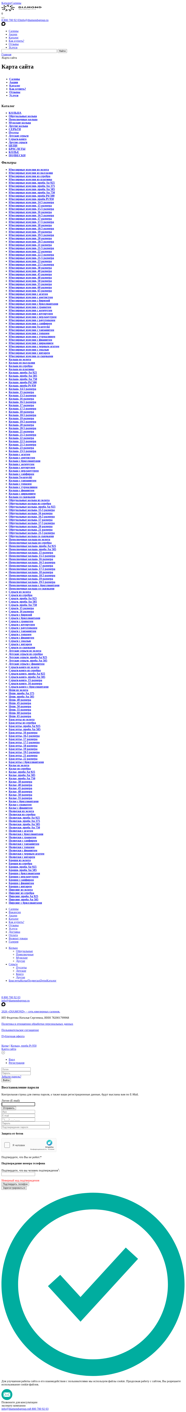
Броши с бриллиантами (24, 873)
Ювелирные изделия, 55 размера (30, 284)
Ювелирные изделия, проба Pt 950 (31, 199)
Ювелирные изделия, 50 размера (30, 280)
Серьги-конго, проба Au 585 (27, 676)
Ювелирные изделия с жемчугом (30, 310)
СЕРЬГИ (15, 129)
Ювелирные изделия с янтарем (29, 352)
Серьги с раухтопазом (23, 627)
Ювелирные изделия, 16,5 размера (31, 215)
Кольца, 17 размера (21, 405)
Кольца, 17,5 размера (22, 408)
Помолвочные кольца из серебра (30, 542)
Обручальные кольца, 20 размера (30, 526)
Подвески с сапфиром (23, 840)
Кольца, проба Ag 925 (23, 372)
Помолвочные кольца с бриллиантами (34, 585)
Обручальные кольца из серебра (30, 503)
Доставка (14, 931)
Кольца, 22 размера (21, 438)
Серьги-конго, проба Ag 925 (27, 673)
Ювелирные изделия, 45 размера (30, 274)
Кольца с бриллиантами (24, 460)
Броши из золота (20, 860)
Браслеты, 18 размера (23, 745)
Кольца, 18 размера (21, 411)
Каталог (6, 3)
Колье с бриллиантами (24, 801)
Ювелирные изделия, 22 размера (30, 251)
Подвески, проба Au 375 (24, 820)
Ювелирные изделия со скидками (31, 356)
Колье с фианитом (21, 807)
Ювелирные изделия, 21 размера (30, 244)
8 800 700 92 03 (10, 20)
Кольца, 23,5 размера (22, 451)
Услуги (13, 47)
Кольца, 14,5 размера (22, 388)
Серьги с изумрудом (22, 624)
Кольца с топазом (20, 483)
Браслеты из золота (22, 719)
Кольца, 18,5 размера (22, 415)
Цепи (43, 980)
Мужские (22, 957)
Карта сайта (8, 1048)
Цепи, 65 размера (20, 716)
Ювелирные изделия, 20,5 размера (31, 241)
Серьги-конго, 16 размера (25, 683)
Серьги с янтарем (20, 644)
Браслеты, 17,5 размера (24, 742)
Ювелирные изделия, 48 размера (30, 277)
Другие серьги (18, 142)
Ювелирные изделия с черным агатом (34, 346)
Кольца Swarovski (20, 477)
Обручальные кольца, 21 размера (30, 529)
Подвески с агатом (21, 830)
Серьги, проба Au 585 (23, 601)
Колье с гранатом (20, 804)
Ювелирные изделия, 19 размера (30, 231)
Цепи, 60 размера (20, 712)
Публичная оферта (13, 1036)
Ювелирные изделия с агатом (28, 293)
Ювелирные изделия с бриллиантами (33, 303)
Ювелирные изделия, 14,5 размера (31, 202)
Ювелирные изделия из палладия (31, 172)
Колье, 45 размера (20, 788)
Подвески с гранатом (22, 837)
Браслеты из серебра (22, 722)
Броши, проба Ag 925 (23, 866)
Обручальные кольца (23, 116)
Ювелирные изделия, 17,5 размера (31, 221)
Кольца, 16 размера (21, 398)
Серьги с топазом (20, 634)
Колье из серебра (20, 768)
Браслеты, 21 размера (23, 755)
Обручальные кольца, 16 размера (30, 513)
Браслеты (14, 980)
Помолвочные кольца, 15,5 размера (32, 555)
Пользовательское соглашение (20, 1030)
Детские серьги (19, 135)
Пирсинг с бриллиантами (25, 902)
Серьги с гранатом (21, 621)
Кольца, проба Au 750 (23, 379)
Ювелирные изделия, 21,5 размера (31, 248)
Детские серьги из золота (25, 650)
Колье (24, 980)
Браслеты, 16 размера (23, 732)
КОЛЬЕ (14, 152)
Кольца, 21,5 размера (22, 434)
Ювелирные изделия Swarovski (29, 326)
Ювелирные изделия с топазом (29, 333)
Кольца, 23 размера (21, 447)
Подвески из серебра (22, 814)
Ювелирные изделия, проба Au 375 (32, 185)
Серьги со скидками (22, 647)
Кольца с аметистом (22, 457)
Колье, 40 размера (20, 784)
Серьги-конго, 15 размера (25, 680)
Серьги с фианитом (21, 637)
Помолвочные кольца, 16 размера (31, 559)
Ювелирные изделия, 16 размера (30, 212)
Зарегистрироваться (14, 1188)
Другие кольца (18, 125)
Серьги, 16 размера (21, 611)
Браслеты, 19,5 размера (24, 752)
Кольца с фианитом (21, 490)
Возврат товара (18, 938)
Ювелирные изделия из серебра (29, 176)
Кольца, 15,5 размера (22, 395)
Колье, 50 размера (20, 794)
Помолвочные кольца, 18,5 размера (32, 575)
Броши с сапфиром (21, 879)
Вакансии (15, 912)
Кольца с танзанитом (22, 480)
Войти (6, 1080)
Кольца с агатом (19, 454)
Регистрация (16, 1062)
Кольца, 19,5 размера (22, 421)
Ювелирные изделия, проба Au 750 (32, 192)
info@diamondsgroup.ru (34, 20)
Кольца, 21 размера (21, 431)
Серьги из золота (20, 591)
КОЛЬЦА (15, 112)
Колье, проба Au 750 (22, 778)
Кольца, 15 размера (21, 392)
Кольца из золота (20, 359)
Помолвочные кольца (23, 119)
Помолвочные (25, 954)
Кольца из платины (21, 369)
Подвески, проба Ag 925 (24, 817)
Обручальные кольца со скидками (31, 536)
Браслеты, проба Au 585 (25, 729)
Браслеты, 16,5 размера (24, 735)
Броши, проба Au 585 (23, 870)
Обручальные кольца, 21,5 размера (32, 532)
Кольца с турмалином (23, 487)
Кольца (13, 947)
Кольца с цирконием (22, 493)
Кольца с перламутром (24, 470)
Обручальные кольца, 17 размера (30, 519)
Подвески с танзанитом (24, 843)
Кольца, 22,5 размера (22, 441)
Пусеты (14, 132)
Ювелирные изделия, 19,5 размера (31, 235)
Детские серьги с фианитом (27, 663)
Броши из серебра (20, 863)
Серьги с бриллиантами (24, 618)
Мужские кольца (20, 122)
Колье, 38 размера (20, 781)
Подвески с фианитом (23, 850)
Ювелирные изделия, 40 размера (30, 271)
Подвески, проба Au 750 (24, 827)
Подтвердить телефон (15, 1184)
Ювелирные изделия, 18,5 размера (31, 228)
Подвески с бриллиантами (26, 834)
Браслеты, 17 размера (23, 739)
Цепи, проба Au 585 (21, 696)
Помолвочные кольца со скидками (31, 588)
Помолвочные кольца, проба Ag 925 (32, 546)
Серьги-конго (18, 139)
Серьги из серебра (20, 595)
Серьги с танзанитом (22, 631)
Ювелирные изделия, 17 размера (30, 218)
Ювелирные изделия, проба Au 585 (32, 189)
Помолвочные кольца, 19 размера (31, 578)
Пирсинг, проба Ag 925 (23, 896)
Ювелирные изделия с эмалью (29, 349)
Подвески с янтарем (22, 856)
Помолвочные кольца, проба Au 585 (32, 549)
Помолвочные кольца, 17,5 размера (32, 568)
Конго (20, 974)
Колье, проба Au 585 (22, 775)
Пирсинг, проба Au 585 (23, 899)
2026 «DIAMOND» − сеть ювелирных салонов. (30, 1011)
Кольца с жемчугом (21, 464)
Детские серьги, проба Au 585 (28, 660)
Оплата (13, 935)
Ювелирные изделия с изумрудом (31, 313)
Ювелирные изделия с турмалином (32, 336)
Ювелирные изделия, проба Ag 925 (32, 182)
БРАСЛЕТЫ (17, 148)
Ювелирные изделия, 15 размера (30, 205)
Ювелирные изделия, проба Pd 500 (31, 195)
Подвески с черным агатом (26, 853)
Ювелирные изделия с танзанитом (31, 329)
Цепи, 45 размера (20, 703)
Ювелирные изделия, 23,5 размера (31, 264)
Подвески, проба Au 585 (24, 824)
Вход (12, 1059)
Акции (13, 34)
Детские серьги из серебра (26, 654)
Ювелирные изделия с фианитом (30, 339)
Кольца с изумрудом (22, 467)
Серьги (13, 964)
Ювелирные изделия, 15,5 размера (31, 208)
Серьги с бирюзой (20, 614)
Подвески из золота (21, 811)
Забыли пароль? (11, 1076)
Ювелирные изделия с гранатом (30, 307)
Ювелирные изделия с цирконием (31, 343)
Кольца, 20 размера (21, 424)
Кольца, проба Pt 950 (22, 385)
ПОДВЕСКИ (17, 155)
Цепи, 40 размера (20, 699)
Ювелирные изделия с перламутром (32, 316)
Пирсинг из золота (21, 889)
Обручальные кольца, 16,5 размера (32, 516)
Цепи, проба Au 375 (21, 693)
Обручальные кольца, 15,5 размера (32, 510)
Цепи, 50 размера (20, 706)
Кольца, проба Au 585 (23, 375)
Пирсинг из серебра (21, 892)
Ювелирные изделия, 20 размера (30, 238)
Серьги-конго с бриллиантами (28, 686)
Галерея (13, 941)
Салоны (16, 3)
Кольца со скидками (22, 496)
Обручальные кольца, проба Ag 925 (32, 506)
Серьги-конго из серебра (25, 670)
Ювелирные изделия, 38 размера (30, 267)
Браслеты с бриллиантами (26, 762)
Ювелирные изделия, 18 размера (30, 225)
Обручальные (24, 951)
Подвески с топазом (22, 847)
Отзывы (14, 44)
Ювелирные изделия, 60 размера (30, 287)
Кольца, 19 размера (21, 418)
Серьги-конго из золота (24, 667)
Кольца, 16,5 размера (22, 402)
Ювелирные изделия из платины (30, 179)
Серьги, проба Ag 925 (23, 598)
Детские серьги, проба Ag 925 (28, 657)
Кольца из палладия (22, 362)
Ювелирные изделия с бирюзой (29, 300)
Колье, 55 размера (20, 798)
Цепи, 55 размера (20, 709)
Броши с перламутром (23, 876)
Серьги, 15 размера (21, 608)
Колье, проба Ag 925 (22, 771)
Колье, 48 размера (20, 791)
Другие (20, 960)
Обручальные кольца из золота (29, 500)
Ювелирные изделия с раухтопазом (32, 320)
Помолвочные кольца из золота (29, 539)
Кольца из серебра (21, 366)
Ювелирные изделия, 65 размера (30, 290)
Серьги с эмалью (20, 640)
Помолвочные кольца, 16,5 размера (32, 562)
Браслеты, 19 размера (23, 748)
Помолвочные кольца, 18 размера (31, 572)
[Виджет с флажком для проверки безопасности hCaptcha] (28, 1145)
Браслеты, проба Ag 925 (24, 726)
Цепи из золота (18, 690)
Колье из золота (19, 765)
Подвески (34, 980)
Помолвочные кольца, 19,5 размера (32, 582)
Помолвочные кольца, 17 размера (31, 565)
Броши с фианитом (21, 883)
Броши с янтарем (20, 886)
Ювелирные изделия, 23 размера (30, 261)
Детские (21, 970)
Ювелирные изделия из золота (29, 169)
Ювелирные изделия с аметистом (31, 297)
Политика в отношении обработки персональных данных (37, 1023)
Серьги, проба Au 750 (23, 604)
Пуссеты (21, 967)
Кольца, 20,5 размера (22, 428)
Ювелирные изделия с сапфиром (30, 323)
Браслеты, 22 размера (23, 758)
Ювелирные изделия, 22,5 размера (31, 254)
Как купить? (16, 40)
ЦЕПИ (13, 145)
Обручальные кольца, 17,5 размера (32, 523)
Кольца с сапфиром (21, 474)
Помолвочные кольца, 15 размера (31, 552)
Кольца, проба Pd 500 (23, 382)
